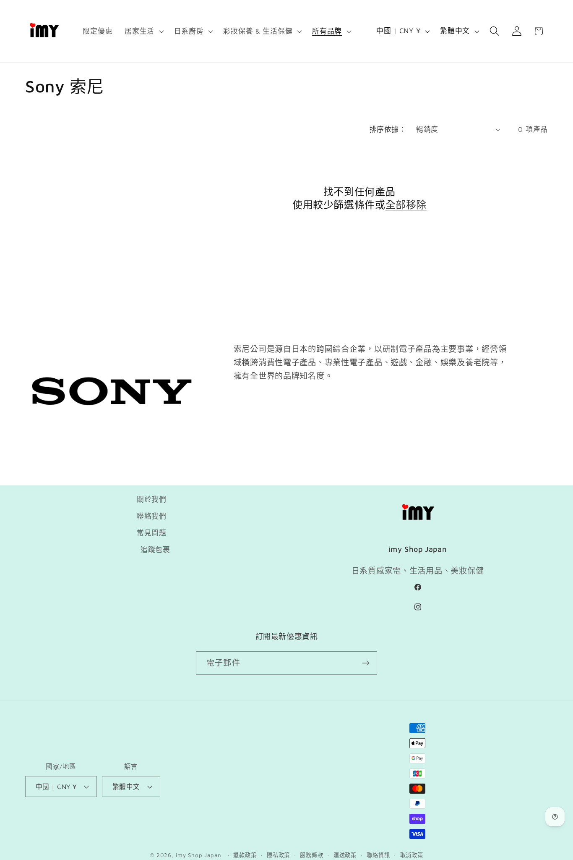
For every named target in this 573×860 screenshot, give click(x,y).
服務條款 (311, 855)
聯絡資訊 (378, 855)
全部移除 (406, 204)
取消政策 (411, 855)
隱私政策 (278, 855)
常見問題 (152, 533)
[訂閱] (365, 663)
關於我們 (152, 499)
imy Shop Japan (198, 855)
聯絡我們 (152, 516)
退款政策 (244, 855)
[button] (143, 31)
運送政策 (345, 855)
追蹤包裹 (155, 549)
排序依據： (388, 129)
